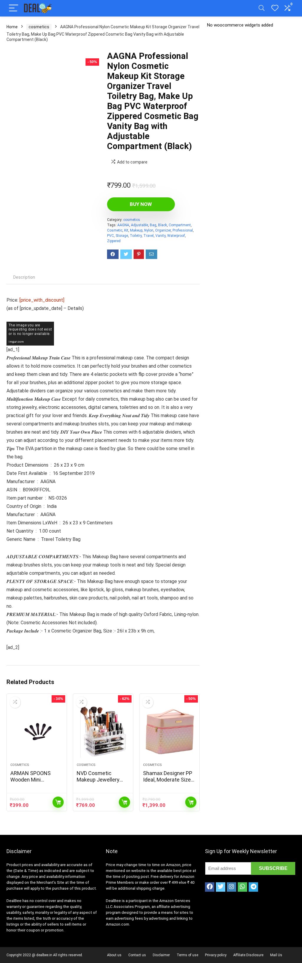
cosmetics (39, 26)
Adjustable (139, 225)
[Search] (262, 8)
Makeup (136, 230)
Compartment (180, 225)
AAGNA (123, 225)
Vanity (160, 236)
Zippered (114, 241)
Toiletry (136, 236)
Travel (148, 236)
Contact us (137, 955)
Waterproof (176, 236)
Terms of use (187, 955)
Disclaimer (161, 955)
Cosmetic (114, 230)
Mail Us (276, 955)
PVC (110, 236)
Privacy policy (215, 955)
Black (162, 225)
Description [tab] (24, 277)
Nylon (148, 230)
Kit (126, 230)
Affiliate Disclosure (248, 955)
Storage (122, 236)
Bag (153, 225)
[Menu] (13, 8)
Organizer (163, 230)
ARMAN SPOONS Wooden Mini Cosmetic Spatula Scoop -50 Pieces (31, 783)
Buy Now (141, 204)
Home (12, 26)
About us (114, 955)
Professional (183, 230)
